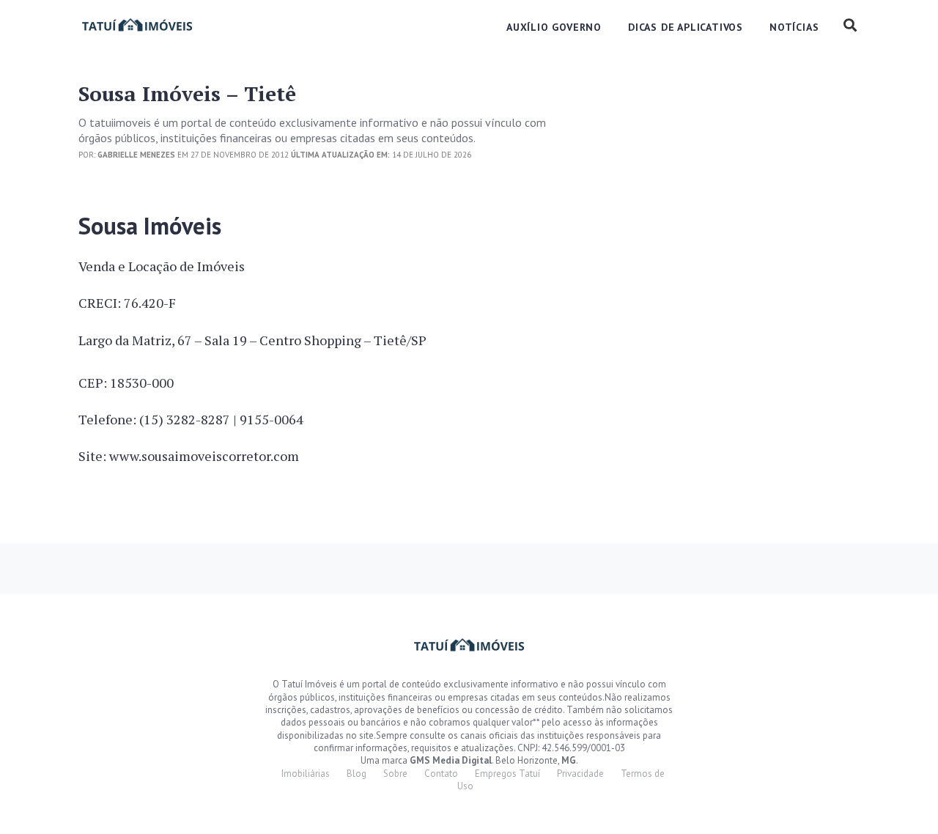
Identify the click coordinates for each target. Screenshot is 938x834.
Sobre (395, 773)
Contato (441, 773)
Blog (356, 773)
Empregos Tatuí (507, 773)
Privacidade (580, 773)
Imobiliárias (305, 773)
